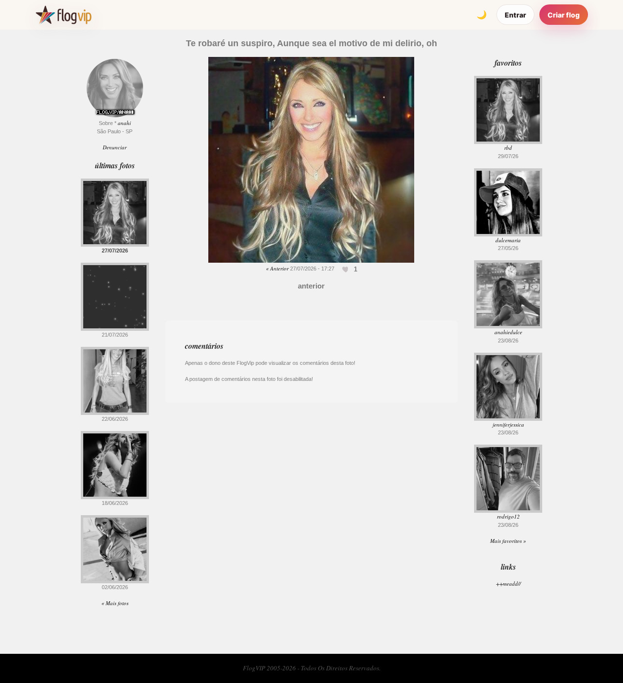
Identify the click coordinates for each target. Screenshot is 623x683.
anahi (124, 122)
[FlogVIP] (63, 14)
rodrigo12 (508, 516)
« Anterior (277, 268)
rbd (508, 147)
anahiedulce (508, 332)
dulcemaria (508, 240)
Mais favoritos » (508, 540)
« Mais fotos (114, 603)
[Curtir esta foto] (346, 269)
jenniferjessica (508, 424)
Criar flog (564, 15)
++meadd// (508, 583)
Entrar (515, 15)
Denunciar (115, 147)
